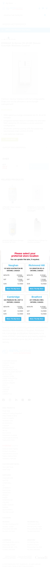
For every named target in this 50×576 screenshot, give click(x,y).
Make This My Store (13, 289)
